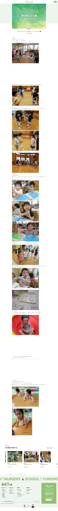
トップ (6, 474)
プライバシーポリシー (36, 501)
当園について (4, 487)
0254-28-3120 (49, 494)
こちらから (48, 499)
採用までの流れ (29, 489)
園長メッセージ (4, 489)
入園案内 (18, 487)
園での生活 (11, 487)
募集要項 (28, 490)
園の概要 (3, 490)
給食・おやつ (11, 490)
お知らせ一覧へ (50, 447)
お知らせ (11, 474)
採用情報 (27, 487)
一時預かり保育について (20, 494)
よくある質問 (19, 490)
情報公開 (3, 495)
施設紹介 (3, 494)
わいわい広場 (19, 496)
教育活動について (12, 493)
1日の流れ (11, 489)
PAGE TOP (29, 505)
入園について (19, 489)
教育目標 (3, 493)
